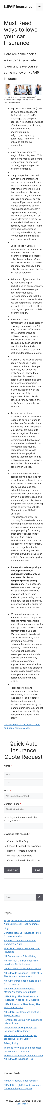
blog (6, 928)
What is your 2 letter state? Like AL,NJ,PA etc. (20, 819)
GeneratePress (24, 1103)
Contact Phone (17, 804)
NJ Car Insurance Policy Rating (20, 956)
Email (12, 790)
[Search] (39, 897)
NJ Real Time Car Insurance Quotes (22, 968)
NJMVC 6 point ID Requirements (21, 1080)
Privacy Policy (11, 1043)
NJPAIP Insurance (18, 7)
